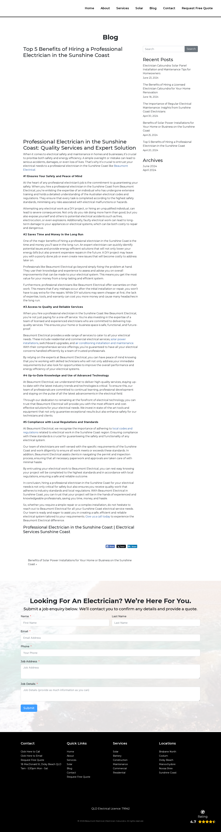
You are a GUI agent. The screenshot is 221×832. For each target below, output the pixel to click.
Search (191, 48)
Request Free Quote (197, 8)
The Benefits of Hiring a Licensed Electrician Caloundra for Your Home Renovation (166, 88)
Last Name (119, 616)
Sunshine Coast (168, 772)
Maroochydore (167, 764)
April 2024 (149, 170)
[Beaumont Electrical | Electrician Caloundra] (28, 7)
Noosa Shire (166, 768)
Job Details (28, 683)
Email (24, 631)
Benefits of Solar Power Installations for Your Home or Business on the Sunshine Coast (169, 126)
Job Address (29, 661)
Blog (153, 8)
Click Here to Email (31, 755)
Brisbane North (167, 751)
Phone (25, 646)
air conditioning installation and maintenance (104, 343)
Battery (117, 755)
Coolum (163, 755)
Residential (119, 772)
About (105, 8)
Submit (28, 708)
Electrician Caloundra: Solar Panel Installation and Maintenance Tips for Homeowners (167, 69)
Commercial (120, 768)
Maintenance (120, 764)
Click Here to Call (30, 751)
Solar (139, 8)
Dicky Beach (166, 760)
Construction (120, 760)
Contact (169, 8)
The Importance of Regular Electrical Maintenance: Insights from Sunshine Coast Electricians (167, 107)
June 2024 (150, 166)
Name (25, 616)
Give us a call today (97, 516)
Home (89, 8)
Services (122, 8)
